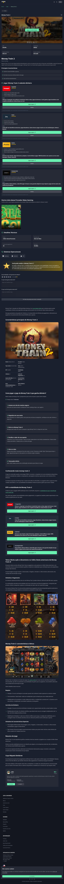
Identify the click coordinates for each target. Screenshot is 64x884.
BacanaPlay (5, 822)
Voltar (5, 10)
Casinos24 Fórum (6, 847)
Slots (4, 805)
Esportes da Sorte (6, 828)
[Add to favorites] (61, 15)
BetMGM (5, 819)
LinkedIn (20, 784)
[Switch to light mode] (54, 2)
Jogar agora (31, 104)
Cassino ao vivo (6, 803)
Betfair (4, 831)
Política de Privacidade (7, 845)
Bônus (4, 800)
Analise (32, 107)
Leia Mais (11, 784)
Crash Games (6, 807)
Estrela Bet (5, 826)
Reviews (4, 812)
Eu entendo (32, 876)
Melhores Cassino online (8, 798)
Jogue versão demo (32, 30)
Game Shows (5, 809)
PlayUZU (4, 824)
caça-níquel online (37, 308)
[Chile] (4, 866)
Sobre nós (5, 841)
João (12, 772)
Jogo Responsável (6, 843)
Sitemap (4, 838)
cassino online (32, 680)
